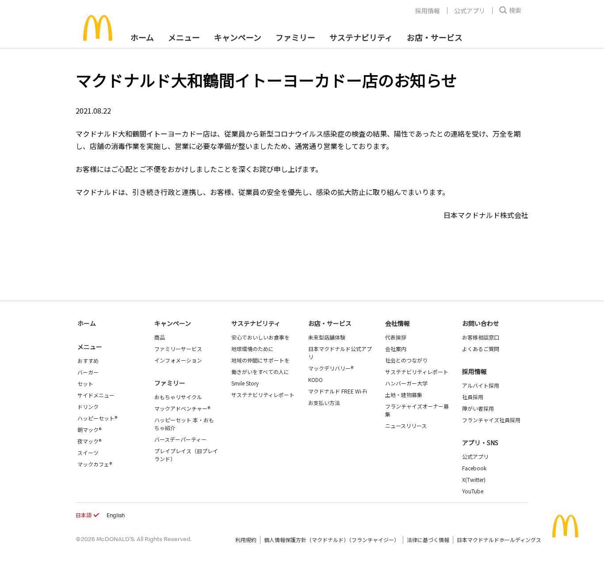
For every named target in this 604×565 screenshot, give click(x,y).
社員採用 (472, 397)
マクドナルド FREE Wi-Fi (337, 391)
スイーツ (88, 452)
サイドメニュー (96, 395)
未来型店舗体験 (326, 337)
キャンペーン (237, 37)
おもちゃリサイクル (178, 397)
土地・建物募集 (403, 394)
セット (85, 383)
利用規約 (245, 539)
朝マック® (89, 429)
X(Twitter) (473, 479)
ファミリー (295, 37)
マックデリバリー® (330, 368)
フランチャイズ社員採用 (491, 420)
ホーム (142, 37)
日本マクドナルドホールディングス (499, 539)
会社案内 (395, 348)
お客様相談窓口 (480, 337)
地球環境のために (252, 348)
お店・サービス (435, 37)
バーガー (88, 372)
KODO (315, 379)
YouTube (472, 491)
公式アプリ (469, 10)
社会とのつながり (406, 360)
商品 (159, 337)
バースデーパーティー (180, 439)
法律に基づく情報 (428, 539)
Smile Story (245, 383)
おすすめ (88, 360)
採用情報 (427, 10)
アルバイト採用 (480, 385)
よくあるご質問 (480, 348)
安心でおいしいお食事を (260, 337)
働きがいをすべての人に (260, 371)
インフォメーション (178, 360)
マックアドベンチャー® (182, 408)
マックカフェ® (94, 464)
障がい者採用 (478, 408)
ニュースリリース (406, 425)
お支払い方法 (324, 402)
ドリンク (88, 406)
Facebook (474, 468)
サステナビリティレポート (262, 394)
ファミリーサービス (178, 348)
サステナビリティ (361, 37)
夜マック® (89, 441)
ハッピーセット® (97, 418)
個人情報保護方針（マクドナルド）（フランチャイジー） (331, 539)
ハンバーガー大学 (406, 383)
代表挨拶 (395, 337)
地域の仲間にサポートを (260, 360)
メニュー (89, 346)
